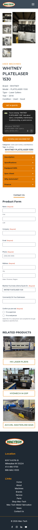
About (19, 485)
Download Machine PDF (18, 139)
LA (7, 147)
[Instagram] (17, 527)
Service (19, 495)
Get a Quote (12, 105)
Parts (19, 498)
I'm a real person (11, 315)
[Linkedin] (21, 527)
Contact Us (19, 511)
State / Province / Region (10, 279)
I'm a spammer (11, 312)
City (4, 271)
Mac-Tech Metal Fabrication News (19, 506)
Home (19, 482)
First (4, 214)
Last (4, 223)
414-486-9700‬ (11, 467)
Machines (19, 488)
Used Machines (12, 64)
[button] (32, 28)
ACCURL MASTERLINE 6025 (19, 425)
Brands (19, 492)
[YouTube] (26, 527)
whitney (11, 147)
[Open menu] (33, 4)
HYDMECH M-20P (19, 393)
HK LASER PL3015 (19, 362)
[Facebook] (12, 527)
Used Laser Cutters (17, 145)
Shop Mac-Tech (19, 501)
